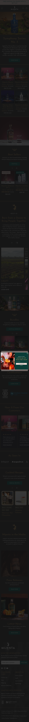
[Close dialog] (27, 353)
